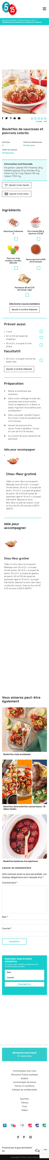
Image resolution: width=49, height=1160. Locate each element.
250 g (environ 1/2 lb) (35, 232)
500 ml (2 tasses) (35, 260)
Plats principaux (24, 20)
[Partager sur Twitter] (6, 118)
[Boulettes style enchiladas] (24, 729)
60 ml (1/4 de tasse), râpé (24, 289)
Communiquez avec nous (24, 1071)
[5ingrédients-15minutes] (13, 1125)
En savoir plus (24, 1054)
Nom (5, 917)
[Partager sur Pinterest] (11, 118)
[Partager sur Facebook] (2, 118)
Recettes (13, 20)
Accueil (5, 20)
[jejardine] (44, 1125)
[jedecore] (37, 1125)
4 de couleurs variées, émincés (13, 260)
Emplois (24, 1078)
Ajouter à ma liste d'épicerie (24, 309)
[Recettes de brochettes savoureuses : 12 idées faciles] (24, 782)
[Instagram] (30, 1137)
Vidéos (24, 1110)
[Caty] (22, 1125)
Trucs (24, 1106)
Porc (34, 20)
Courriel (7, 928)
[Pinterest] (24, 1137)
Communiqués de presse (24, 1082)
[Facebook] (18, 1137)
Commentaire (9, 882)
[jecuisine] (30, 1125)
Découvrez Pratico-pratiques (24, 1074)
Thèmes (24, 1102)
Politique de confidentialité (24, 1090)
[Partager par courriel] (19, 118)
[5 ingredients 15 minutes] (6, 9)
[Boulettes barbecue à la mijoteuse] (24, 836)
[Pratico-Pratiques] (4, 1125)
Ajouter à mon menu (19, 194)
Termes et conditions (24, 1086)
